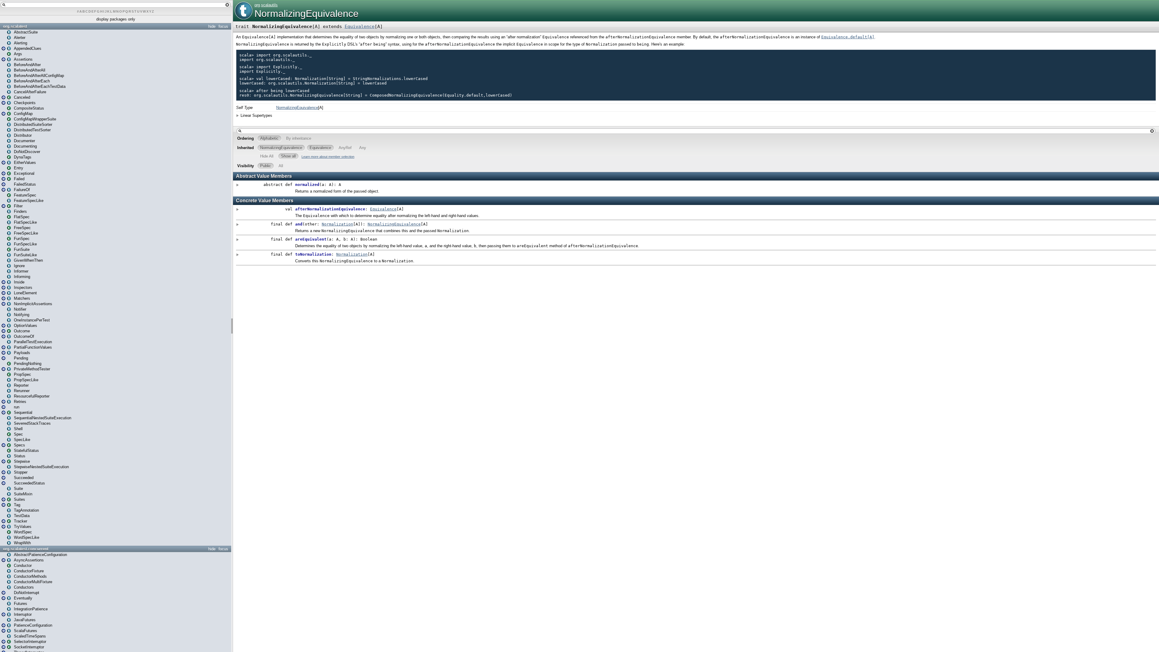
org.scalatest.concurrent (25, 549)
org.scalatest (15, 26)
